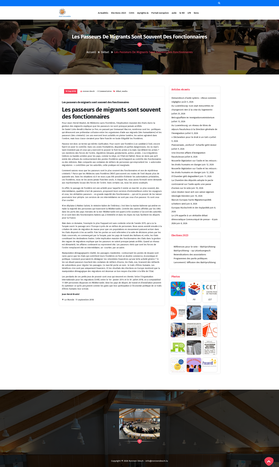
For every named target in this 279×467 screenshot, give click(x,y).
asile (174, 13)
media (124, 91)
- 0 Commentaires (104, 91)
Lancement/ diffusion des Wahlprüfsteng (195, 262)
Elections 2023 (118, 13)
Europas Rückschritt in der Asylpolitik (190, 207)
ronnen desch (89, 91)
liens (196, 13)
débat (105, 52)
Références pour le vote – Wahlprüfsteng (194, 246)
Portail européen (160, 13)
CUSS (131, 13)
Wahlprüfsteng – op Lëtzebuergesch (192, 250)
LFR (189, 13)
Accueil (91, 52)
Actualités (103, 13)
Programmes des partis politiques (190, 258)
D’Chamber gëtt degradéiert (185, 176)
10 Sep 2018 (71, 91)
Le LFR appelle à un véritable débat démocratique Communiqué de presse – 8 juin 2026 (194, 219)
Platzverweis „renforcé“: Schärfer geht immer (194, 145)
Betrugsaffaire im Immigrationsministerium (192, 117)
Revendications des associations (190, 254)
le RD (182, 13)
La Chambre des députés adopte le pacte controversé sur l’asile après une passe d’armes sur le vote (192, 184)
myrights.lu (143, 13)
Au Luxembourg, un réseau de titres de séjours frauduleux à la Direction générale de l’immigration (194, 129)
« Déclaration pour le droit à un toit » (190, 137)
